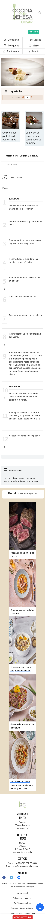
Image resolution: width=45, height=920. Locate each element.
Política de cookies (22, 903)
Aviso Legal (22, 892)
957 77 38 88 (31, 862)
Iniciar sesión (33, 32)
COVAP (22, 842)
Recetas (22, 821)
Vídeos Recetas (22, 825)
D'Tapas (22, 845)
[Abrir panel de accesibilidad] (40, 907)
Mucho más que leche (22, 852)
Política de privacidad (22, 898)
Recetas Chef (22, 828)
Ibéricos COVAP (22, 848)
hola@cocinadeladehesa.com (26, 866)
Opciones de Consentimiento (22, 913)
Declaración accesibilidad (22, 908)
